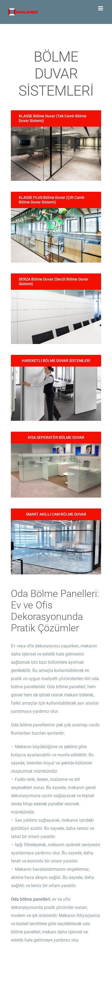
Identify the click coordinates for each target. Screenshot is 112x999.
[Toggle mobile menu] (101, 8)
